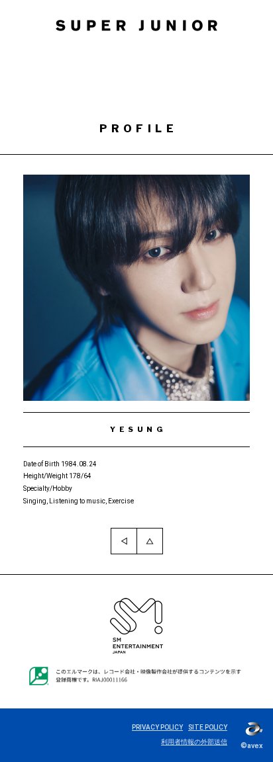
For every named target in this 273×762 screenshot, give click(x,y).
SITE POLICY (207, 727)
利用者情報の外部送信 (194, 741)
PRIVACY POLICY (157, 727)
